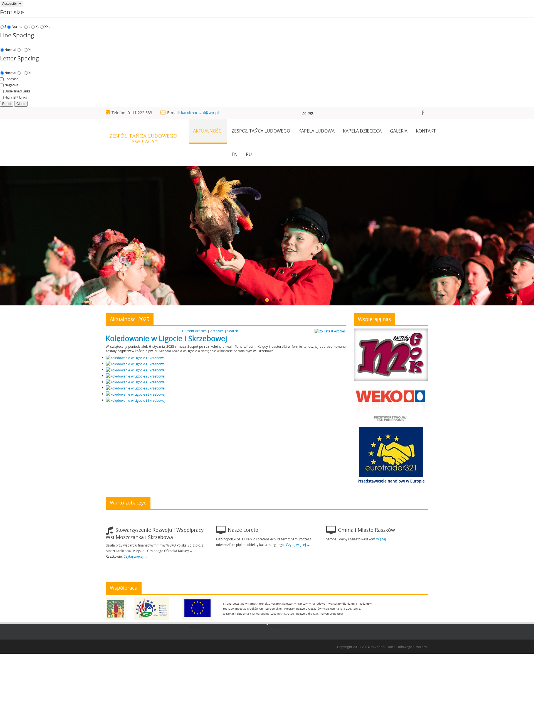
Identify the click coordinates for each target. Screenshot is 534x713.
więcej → (383, 539)
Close (20, 104)
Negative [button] (11, 85)
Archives (217, 331)
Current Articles (194, 331)
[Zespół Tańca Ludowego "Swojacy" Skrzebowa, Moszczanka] (143, 135)
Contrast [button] (11, 79)
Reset (6, 104)
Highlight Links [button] (15, 97)
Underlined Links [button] (17, 91)
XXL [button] (47, 26)
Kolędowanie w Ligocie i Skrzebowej (166, 338)
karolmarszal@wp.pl (200, 112)
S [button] (5, 26)
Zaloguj (309, 113)
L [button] (29, 26)
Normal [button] (17, 26)
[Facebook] (422, 112)
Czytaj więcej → (135, 556)
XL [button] (37, 26)
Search (232, 331)
